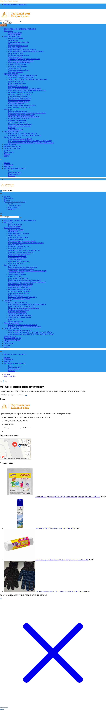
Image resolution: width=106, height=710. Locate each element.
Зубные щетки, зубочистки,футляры (21, 77)
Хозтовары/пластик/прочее (17, 122)
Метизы (7, 154)
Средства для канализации (17, 66)
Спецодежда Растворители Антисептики (22, 133)
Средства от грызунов (12, 148)
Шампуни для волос (15, 85)
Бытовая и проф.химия (12, 36)
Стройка (7, 150)
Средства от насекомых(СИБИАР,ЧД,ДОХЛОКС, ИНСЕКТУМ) (31, 143)
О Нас (10, 170)
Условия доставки (14, 172)
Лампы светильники (15, 130)
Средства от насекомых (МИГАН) (20, 139)
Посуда (6, 156)
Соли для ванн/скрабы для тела (19, 107)
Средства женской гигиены (18, 87)
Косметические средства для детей (20, 92)
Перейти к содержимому (8, 1)
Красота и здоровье (11, 74)
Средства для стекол (15, 57)
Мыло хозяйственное (15, 53)
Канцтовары (8, 31)
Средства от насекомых (12, 137)
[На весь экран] (3, 707)
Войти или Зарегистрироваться (15, 4)
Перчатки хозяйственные (17, 120)
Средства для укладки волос (18, 96)
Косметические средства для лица (20, 94)
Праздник (11, 128)
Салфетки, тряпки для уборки (18, 118)
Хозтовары (8, 109)
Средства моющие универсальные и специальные (26, 51)
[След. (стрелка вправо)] (3, 709)
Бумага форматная (14, 34)
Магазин (8, 165)
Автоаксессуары (10, 144)
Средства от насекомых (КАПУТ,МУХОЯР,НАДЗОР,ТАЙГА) (30, 141)
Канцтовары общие (15, 33)
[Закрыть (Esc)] (7, 707)
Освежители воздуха (15, 47)
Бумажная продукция (15, 38)
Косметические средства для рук (19, 98)
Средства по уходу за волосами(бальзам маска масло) (27, 90)
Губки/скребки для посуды (17, 111)
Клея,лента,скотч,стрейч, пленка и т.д (21, 115)
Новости (7, 166)
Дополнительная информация (14, 168)
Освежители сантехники (17, 64)
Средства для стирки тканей (18, 46)
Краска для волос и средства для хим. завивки (24, 88)
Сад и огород (8, 152)
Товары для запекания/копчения (19, 126)
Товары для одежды (15, 68)
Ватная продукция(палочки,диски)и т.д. (22, 105)
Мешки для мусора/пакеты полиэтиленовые (23, 116)
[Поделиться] (5, 707)
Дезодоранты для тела (16, 81)
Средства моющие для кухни (18, 42)
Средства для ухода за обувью (18, 70)
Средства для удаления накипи (19, 62)
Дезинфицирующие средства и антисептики (24, 59)
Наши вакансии (13, 174)
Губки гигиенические (16, 103)
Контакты (11, 176)
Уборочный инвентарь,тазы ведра (20, 124)
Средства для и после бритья (18, 102)
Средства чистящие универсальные (20, 61)
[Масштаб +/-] (1, 707)
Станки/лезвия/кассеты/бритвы (19, 100)
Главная (7, 163)
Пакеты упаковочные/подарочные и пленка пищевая (27, 113)
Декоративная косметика (17, 83)
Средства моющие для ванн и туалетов (22, 49)
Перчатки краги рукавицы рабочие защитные (24, 135)
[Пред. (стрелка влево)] (1, 709)
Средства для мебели (15, 72)
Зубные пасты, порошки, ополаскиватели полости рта (27, 79)
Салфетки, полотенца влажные (19, 55)
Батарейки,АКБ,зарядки (12, 146)
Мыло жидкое (13, 40)
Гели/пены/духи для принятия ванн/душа (22, 75)
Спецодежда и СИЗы (11, 131)
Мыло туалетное (14, 44)
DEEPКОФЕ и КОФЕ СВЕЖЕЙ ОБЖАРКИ (20, 29)
